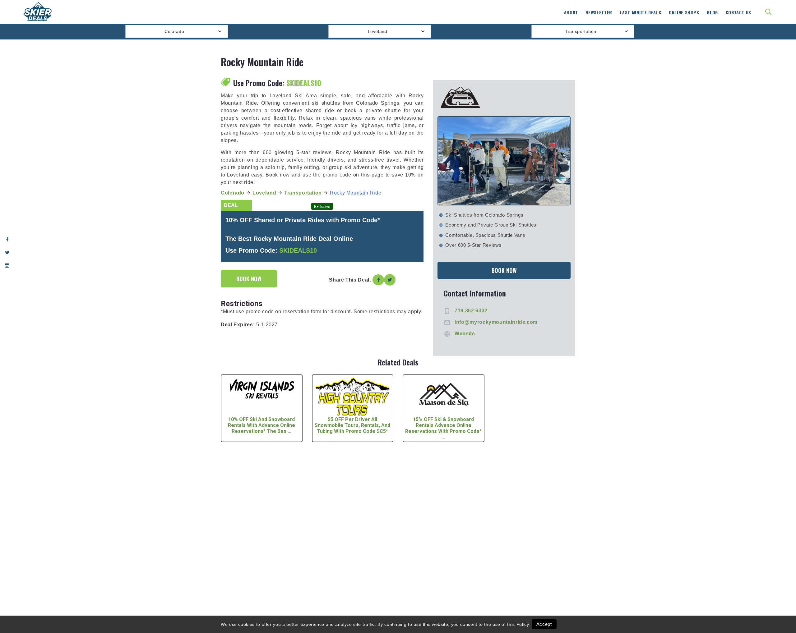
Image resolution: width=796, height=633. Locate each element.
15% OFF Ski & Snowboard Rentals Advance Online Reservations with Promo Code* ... (443, 428)
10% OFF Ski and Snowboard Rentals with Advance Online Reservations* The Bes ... (261, 425)
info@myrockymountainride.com (496, 322)
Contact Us (738, 12)
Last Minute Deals (640, 12)
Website (465, 333)
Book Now (248, 279)
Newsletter (598, 12)
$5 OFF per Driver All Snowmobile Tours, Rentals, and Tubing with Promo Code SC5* (352, 425)
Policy (522, 624)
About (571, 12)
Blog (712, 12)
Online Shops (684, 12)
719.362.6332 (471, 310)
